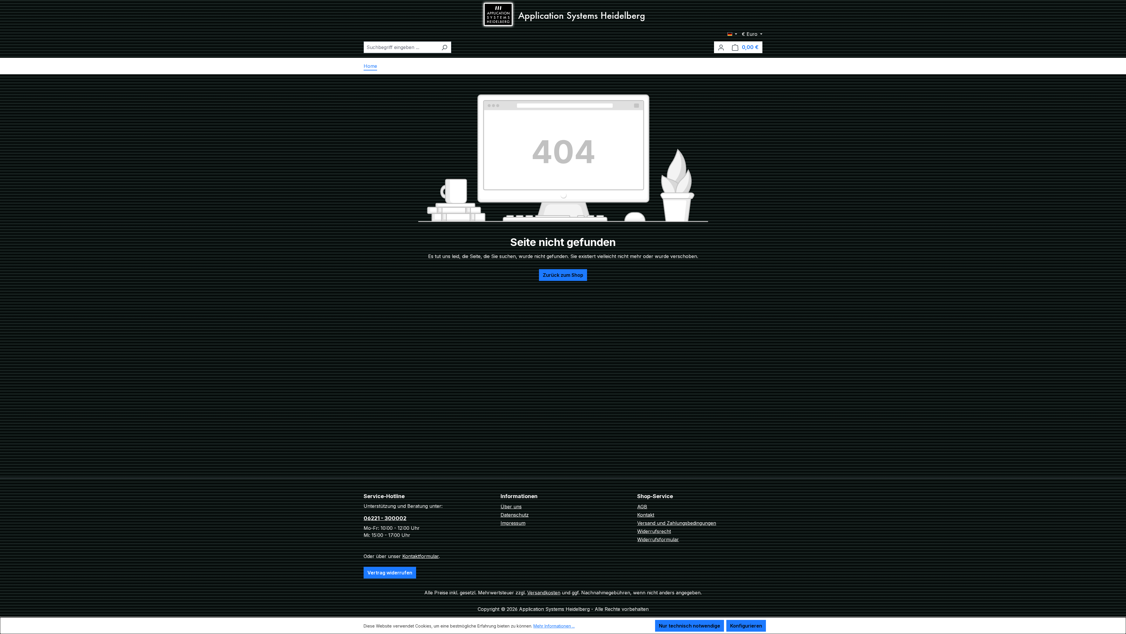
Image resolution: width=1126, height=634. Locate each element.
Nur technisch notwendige (689, 626)
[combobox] (401, 47)
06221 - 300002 (385, 518)
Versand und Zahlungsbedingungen (676, 523)
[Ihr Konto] (721, 47)
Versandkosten (543, 593)
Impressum (513, 523)
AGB (642, 507)
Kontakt (645, 515)
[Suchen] (444, 47)
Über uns (511, 507)
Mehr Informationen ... (554, 625)
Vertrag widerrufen (389, 573)
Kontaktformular (420, 556)
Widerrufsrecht (654, 531)
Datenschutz (515, 515)
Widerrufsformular (658, 539)
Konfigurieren (746, 626)
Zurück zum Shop (563, 275)
